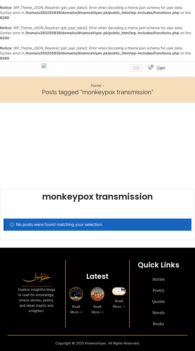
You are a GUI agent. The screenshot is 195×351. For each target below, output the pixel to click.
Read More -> (76, 308)
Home (96, 86)
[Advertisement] (97, 145)
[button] (156, 68)
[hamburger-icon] (136, 68)
